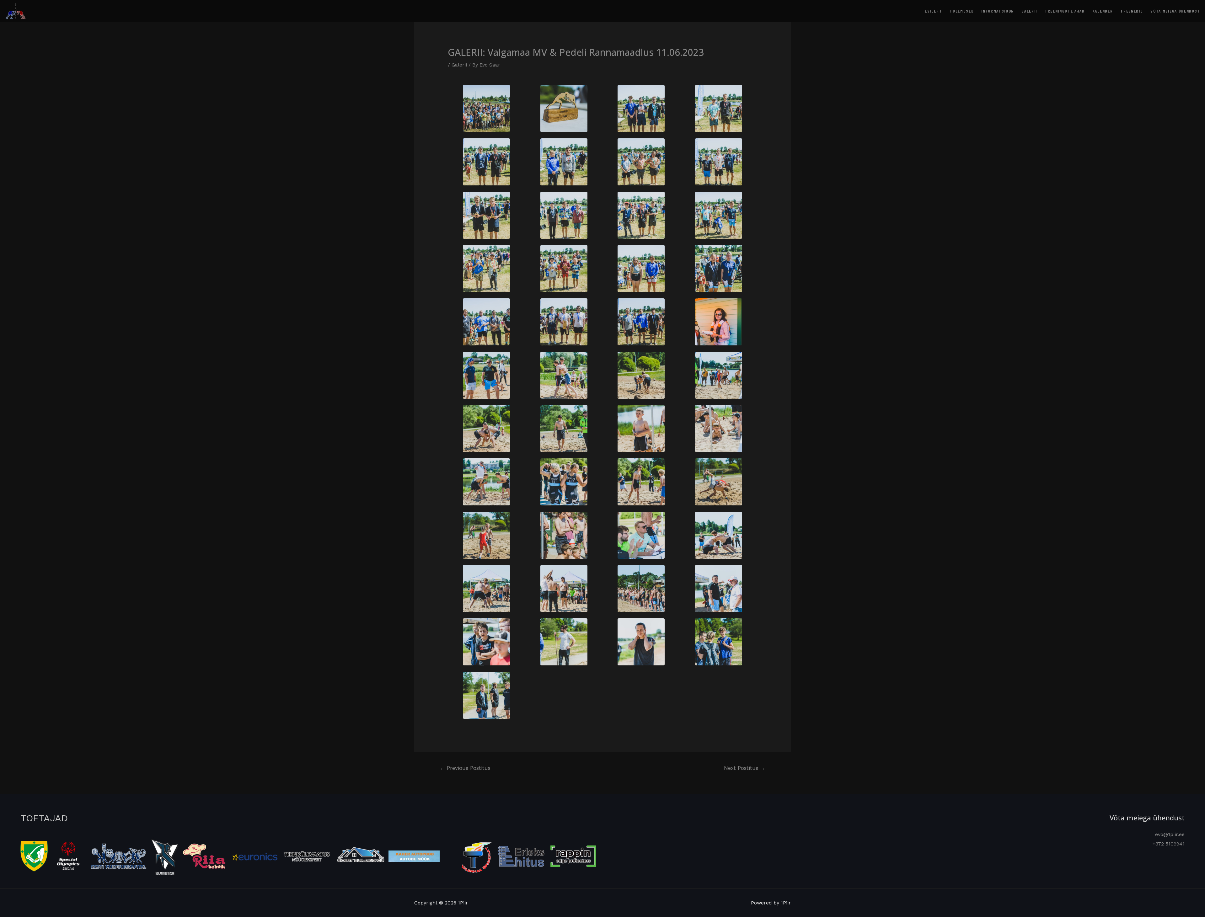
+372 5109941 (1169, 844)
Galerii (1029, 10)
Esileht (933, 10)
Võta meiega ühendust (1175, 10)
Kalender (1102, 10)
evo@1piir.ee (1170, 834)
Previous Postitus (465, 768)
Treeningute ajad (1065, 10)
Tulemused (962, 10)
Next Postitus (744, 768)
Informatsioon (997, 10)
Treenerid (1131, 10)
